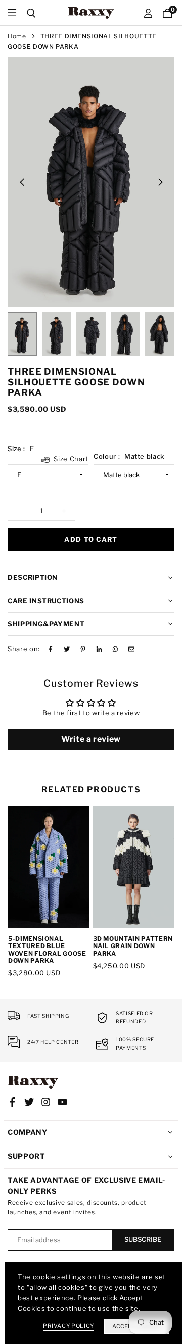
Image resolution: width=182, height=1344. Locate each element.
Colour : (129, 456)
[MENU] (12, 13)
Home (17, 36)
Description (33, 577)
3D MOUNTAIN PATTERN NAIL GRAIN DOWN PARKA (133, 946)
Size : (48, 449)
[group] (91, 182)
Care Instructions (46, 600)
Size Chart (70, 459)
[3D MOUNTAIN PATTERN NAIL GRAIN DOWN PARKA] (133, 867)
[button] (160, 182)
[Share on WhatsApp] (115, 648)
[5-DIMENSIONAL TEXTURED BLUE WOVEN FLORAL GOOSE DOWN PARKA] (48, 867)
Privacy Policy (68, 1325)
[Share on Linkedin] (99, 648)
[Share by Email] (131, 648)
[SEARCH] (31, 13)
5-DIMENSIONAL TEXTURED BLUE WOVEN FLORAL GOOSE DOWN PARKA (47, 949)
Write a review (91, 739)
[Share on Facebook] (50, 648)
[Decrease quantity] (19, 510)
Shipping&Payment (46, 624)
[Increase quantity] (64, 510)
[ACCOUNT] (148, 13)
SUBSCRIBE (142, 1239)
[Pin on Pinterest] (83, 648)
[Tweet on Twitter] (67, 648)
